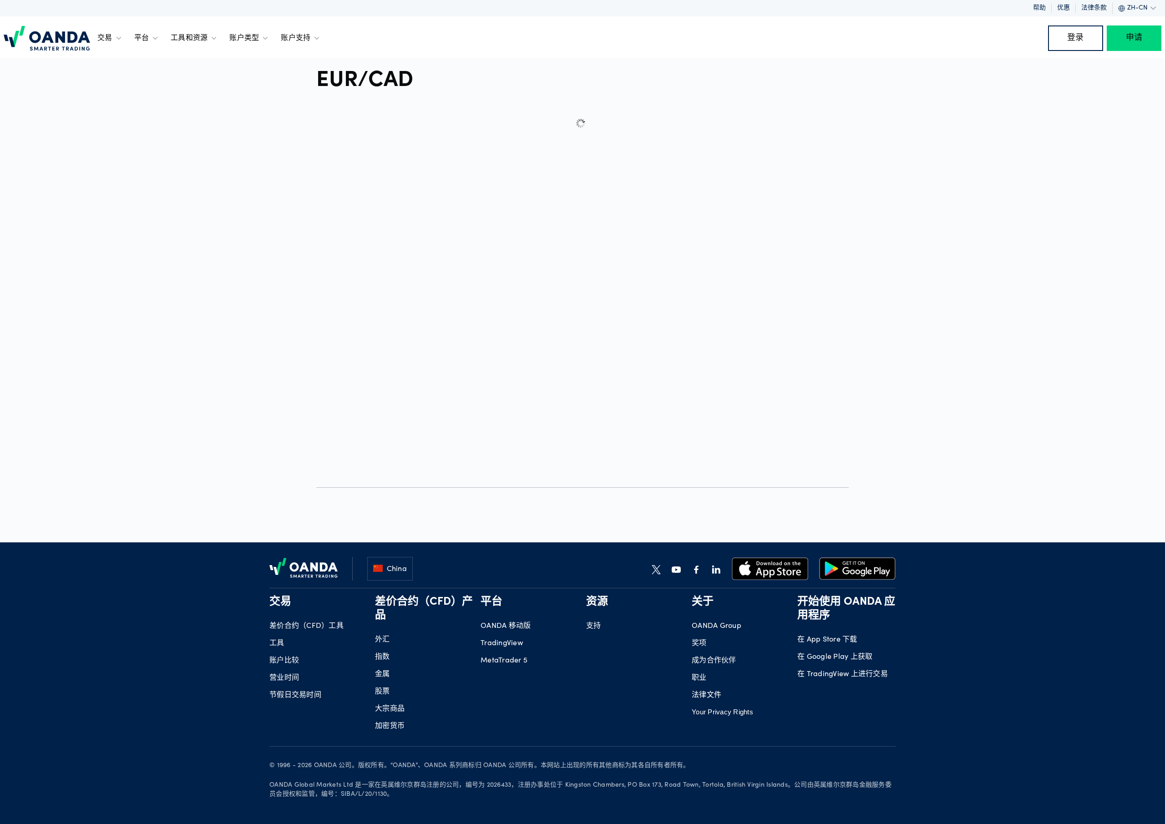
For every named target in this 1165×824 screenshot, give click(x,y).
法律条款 (1094, 8)
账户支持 (295, 38)
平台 (141, 38)
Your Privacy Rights (722, 712)
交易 (104, 38)
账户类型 (244, 38)
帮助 (1039, 8)
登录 (1075, 38)
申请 (1134, 38)
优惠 (1063, 8)
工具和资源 (189, 38)
